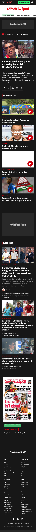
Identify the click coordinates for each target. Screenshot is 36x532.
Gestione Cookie (8, 506)
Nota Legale (7, 504)
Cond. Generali (8, 512)
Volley (22, 472)
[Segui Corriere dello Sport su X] (18, 519)
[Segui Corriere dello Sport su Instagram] (22, 519)
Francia (5, 195)
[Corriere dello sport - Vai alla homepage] (18, 9)
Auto (5, 482)
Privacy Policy (7, 510)
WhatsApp (26, 523)
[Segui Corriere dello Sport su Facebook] (13, 519)
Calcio (16, 34)
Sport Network (8, 492)
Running (23, 470)
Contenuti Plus (8, 15)
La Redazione (7, 502)
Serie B (6, 466)
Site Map (23, 492)
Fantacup (6, 494)
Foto (22, 502)
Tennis (22, 468)
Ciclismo (23, 476)
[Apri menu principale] (3, 2)
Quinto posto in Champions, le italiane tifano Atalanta (16, 296)
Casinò (23, 513)
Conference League (9, 472)
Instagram (17, 523)
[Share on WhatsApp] (13, 88)
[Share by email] (17, 88)
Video (9, 34)
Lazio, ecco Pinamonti (10, 369)
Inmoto (6, 486)
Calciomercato (8, 169)
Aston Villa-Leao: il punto (11, 333)
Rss (22, 490)
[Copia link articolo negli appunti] (21, 88)
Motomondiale (25, 464)
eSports (23, 474)
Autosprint (7, 484)
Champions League (9, 265)
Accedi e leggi (19, 433)
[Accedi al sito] (32, 2)
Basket (23, 466)
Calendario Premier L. (27, 511)
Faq (5, 514)
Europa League (8, 470)
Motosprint (7, 488)
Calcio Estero (7, 474)
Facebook (10, 523)
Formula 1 (23, 462)
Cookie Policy (7, 508)
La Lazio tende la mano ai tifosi (12, 366)
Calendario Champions (24, 507)
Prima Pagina (24, 484)
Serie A (6, 464)
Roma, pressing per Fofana (11, 335)
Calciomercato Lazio (10, 356)
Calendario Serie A (23, 15)
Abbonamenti (24, 482)
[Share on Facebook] (4, 88)
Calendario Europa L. (27, 509)
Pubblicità (23, 488)
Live (10, 2)
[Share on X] (8, 88)
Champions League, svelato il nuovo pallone (16, 293)
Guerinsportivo (8, 490)
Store (22, 486)
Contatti (6, 500)
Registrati (23, 494)
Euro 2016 (24, 34)
